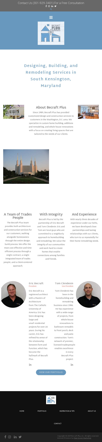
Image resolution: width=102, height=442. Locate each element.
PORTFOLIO (42, 411)
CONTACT (57, 423)
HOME (22, 411)
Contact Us (25, 3)
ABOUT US (92, 411)
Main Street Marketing (82, 438)
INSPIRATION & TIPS (67, 411)
